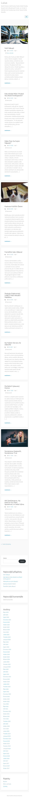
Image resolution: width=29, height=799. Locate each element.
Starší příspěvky (7, 544)
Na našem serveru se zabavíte (13, 344)
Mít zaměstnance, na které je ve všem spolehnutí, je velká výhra (14, 502)
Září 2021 (5, 709)
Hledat (5, 558)
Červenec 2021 (7, 711)
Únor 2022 (6, 704)
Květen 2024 (6, 654)
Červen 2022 (6, 696)
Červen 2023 (6, 679)
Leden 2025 (6, 634)
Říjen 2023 (6, 669)
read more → (8, 83)
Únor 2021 (6, 719)
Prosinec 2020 (6, 721)
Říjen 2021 (6, 706)
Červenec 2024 (7, 649)
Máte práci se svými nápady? (12, 142)
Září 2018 (5, 751)
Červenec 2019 (7, 738)
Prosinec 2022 (6, 686)
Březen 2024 (6, 659)
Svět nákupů (9, 48)
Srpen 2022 (6, 691)
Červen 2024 (6, 652)
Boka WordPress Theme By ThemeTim (14, 795)
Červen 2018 (6, 756)
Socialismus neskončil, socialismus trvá (13, 452)
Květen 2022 (6, 699)
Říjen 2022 (6, 689)
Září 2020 (5, 724)
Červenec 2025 (7, 619)
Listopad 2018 (7, 748)
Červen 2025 (6, 622)
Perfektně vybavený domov (12, 387)
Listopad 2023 (7, 667)
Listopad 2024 (7, 639)
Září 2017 (5, 761)
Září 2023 (5, 672)
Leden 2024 (6, 662)
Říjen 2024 (6, 642)
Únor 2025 (6, 632)
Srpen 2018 (6, 753)
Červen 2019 (6, 741)
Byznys (5, 781)
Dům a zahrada (10, 53)
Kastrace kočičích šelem (14, 206)
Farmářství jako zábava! (13, 252)
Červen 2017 (6, 766)
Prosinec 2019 (6, 733)
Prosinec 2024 (6, 637)
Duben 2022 (6, 701)
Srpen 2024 (6, 647)
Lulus (4, 3)
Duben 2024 (6, 657)
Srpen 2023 (6, 674)
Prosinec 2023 (6, 664)
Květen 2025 (6, 624)
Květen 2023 (6, 681)
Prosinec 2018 (6, 746)
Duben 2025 (6, 627)
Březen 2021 (6, 716)
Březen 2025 (6, 629)
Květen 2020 (6, 726)
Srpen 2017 (6, 763)
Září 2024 (5, 644)
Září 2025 (5, 615)
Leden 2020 (6, 731)
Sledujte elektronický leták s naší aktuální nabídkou (12, 295)
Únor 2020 (6, 728)
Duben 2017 (6, 768)
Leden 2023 (6, 684)
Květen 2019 (6, 743)
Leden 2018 (6, 758)
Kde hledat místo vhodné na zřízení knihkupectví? (14, 95)
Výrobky (5, 786)
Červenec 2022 (7, 694)
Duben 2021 (6, 714)
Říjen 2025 (6, 612)
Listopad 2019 (7, 736)
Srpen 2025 (6, 617)
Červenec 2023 (7, 676)
